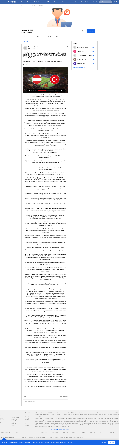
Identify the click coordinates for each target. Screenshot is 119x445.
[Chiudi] (117, 442)
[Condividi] (67, 47)
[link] (28, 37)
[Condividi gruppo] (97, 31)
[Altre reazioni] (30, 397)
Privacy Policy (68, 442)
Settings (103, 442)
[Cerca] (83, 31)
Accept (112, 442)
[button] (112, 432)
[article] (45, 225)
